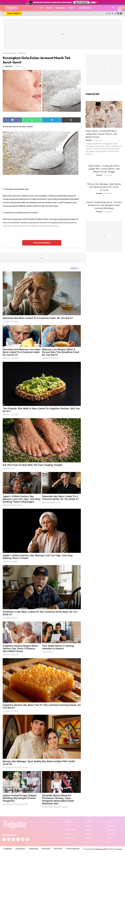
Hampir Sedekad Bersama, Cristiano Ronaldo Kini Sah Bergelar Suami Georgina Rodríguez (104, 205)
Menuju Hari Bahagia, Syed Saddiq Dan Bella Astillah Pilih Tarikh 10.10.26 (104, 187)
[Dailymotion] (121, 13)
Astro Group (119, 849)
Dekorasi (22, 53)
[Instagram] (109, 13)
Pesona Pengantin (9, 53)
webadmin (8, 66)
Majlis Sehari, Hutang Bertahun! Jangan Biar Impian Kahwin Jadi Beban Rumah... (101, 134)
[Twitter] (112, 13)
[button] (113, 8)
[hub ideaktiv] (119, 7)
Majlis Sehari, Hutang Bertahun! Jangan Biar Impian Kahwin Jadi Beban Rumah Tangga (104, 168)
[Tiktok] (115, 13)
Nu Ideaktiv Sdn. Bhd (101, 849)
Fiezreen (89, 140)
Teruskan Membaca (42, 243)
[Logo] (11, 8)
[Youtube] (118, 13)
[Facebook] (107, 13)
